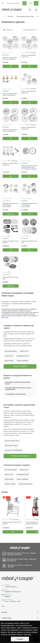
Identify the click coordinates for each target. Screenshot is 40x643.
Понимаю (20, 639)
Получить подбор (20, 366)
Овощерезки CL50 (22, 356)
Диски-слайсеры (22, 360)
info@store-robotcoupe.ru (12, 591)
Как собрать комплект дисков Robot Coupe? (17, 383)
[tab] (28, 88)
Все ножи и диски (11, 351)
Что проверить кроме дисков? (15, 394)
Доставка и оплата (11, 445)
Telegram (7, 596)
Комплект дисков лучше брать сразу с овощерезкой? (18, 388)
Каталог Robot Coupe (12, 441)
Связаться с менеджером (13, 450)
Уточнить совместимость (20, 456)
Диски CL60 (9, 356)
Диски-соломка (10, 484)
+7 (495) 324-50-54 (10, 587)
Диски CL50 (24, 351)
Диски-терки (9, 360)
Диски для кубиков (25, 484)
